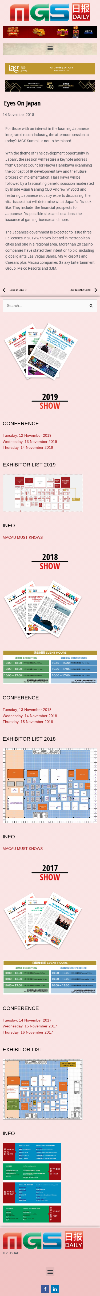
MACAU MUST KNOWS (23, 538)
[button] (50, 47)
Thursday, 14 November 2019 (28, 448)
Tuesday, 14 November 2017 (27, 1020)
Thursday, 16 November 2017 (28, 1032)
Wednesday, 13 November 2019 (30, 442)
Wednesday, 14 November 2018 (30, 716)
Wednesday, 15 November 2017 (30, 1026)
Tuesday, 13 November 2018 (27, 710)
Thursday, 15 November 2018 (28, 722)
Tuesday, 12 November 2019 (27, 436)
